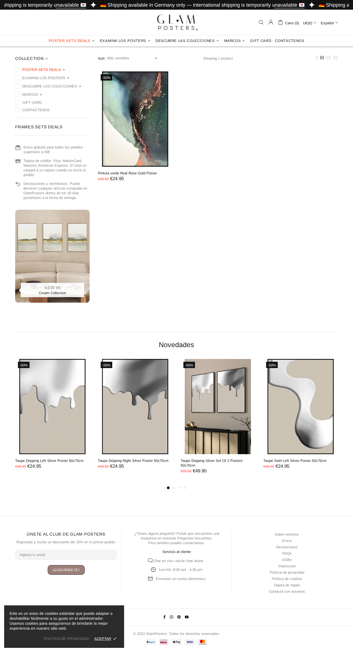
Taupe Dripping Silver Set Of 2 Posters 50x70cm (212, 463)
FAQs (287, 553)
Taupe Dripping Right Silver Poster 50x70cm (133, 461)
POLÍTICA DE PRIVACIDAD (66, 639)
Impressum (287, 566)
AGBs (287, 560)
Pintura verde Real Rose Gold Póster (127, 173)
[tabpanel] (52, 419)
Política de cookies (287, 579)
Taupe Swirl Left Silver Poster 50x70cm (295, 461)
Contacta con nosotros (287, 591)
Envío (287, 541)
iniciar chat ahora (189, 561)
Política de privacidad (287, 572)
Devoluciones (287, 547)
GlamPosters (176, 22)
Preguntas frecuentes (194, 538)
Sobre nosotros (287, 534)
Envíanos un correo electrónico (180, 579)
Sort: (102, 58)
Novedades (176, 344)
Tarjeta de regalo (287, 585)
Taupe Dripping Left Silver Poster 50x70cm (49, 461)
